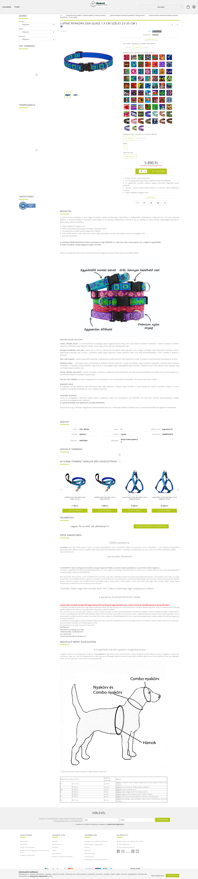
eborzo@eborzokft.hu (127, 847)
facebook (118, 851)
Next (177, 489)
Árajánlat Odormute (27, 855)
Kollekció (146, 35)
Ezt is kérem (76, 511)
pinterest (132, 851)
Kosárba (160, 171)
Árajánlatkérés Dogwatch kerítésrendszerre (34, 851)
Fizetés (87, 847)
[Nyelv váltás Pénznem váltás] (194, 6)
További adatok (151, 39)
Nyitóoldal (24, 841)
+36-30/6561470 (124, 844)
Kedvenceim (56, 853)
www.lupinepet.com (67, 552)
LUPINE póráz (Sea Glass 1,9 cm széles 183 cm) (104, 498)
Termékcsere (89, 856)
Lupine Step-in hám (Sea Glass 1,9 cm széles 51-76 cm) (164, 498)
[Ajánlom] (144, 203)
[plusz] (149, 171)
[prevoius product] (172, 25)
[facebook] (61, 26)
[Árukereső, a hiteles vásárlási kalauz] (27, 205)
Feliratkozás (162, 820)
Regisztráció (56, 844)
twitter (128, 852)
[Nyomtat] (151, 203)
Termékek (23, 844)
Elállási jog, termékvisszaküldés (96, 859)
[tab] (71, 339)
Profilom (55, 847)
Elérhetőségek (90, 853)
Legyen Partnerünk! (27, 847)
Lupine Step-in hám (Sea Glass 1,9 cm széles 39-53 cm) (134, 498)
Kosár (54, 850)
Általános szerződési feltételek (96, 841)
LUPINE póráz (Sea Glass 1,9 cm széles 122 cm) (75, 498)
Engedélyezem (172, 875)
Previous (61, 489)
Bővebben (151, 197)
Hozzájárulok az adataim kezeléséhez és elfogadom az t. (100, 824)
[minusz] (137, 171)
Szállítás (88, 850)
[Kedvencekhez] (137, 203)
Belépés (55, 841)
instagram (122, 851)
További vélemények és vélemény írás (151, 526)
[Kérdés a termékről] (165, 203)
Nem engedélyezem (157, 875)
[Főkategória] (61, 15)
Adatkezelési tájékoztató (94, 844)
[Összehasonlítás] (158, 203)
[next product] (177, 25)
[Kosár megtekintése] (188, 6)
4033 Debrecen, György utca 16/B (130, 841)
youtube (137, 851)
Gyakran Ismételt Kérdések (62, 856)
